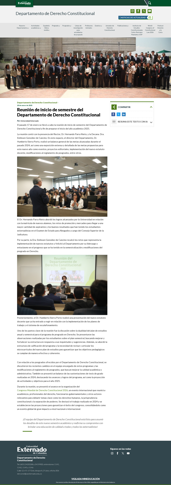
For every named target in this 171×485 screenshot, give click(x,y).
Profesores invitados (89, 27)
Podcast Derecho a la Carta (160, 29)
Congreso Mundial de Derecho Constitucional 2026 (42, 390)
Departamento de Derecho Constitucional (37, 102)
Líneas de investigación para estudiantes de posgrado (78, 30)
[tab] (132, 107)
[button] (132, 107)
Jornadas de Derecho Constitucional (109, 28)
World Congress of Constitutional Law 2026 (150, 29)
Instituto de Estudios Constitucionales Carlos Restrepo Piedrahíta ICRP (137, 30)
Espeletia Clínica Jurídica (46, 28)
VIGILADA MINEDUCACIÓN (85, 478)
